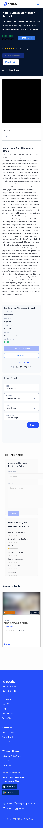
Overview (8, 130)
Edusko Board (7, 739)
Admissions (22, 131)
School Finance (8, 763)
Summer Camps (8, 734)
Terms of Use (7, 720)
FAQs (4, 711)
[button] (33, 38)
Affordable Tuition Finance (12, 758)
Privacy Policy (7, 715)
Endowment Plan (8, 767)
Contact (8, 137)
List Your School (8, 744)
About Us (6, 706)
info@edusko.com (9, 688)
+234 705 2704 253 (10, 693)
